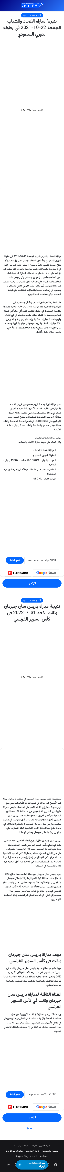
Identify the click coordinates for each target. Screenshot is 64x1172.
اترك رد (32, 583)
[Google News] (46, 573)
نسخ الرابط (15, 560)
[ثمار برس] (32, 5)
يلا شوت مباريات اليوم (32, 15)
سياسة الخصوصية (50, 1151)
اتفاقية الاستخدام (33, 1151)
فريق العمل (43, 1156)
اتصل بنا (33, 1156)
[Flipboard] (18, 573)
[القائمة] (60, 6)
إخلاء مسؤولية (22, 1156)
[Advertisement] (32, 73)
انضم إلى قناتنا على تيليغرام (37, 1165)
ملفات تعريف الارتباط (14, 1151)
